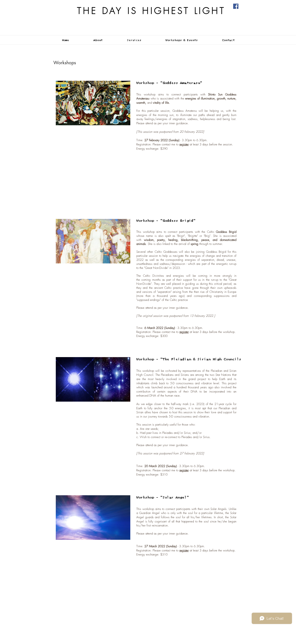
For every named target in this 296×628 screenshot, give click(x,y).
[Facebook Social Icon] (235, 6)
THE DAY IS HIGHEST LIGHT (151, 11)
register (184, 332)
